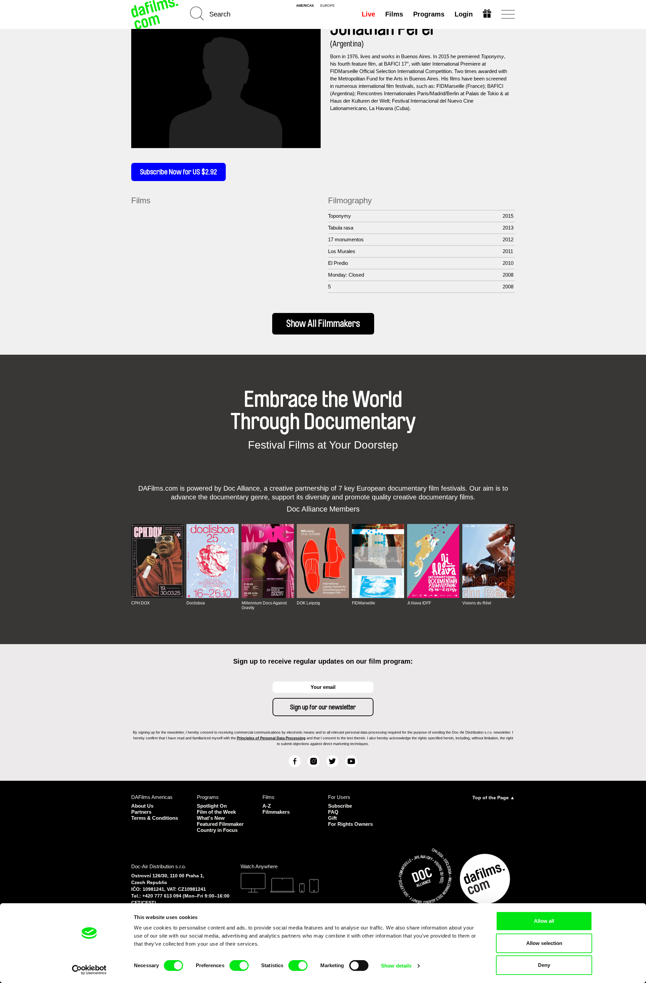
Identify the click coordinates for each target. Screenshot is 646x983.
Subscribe (340, 806)
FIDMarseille (363, 603)
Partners (141, 812)
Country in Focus (217, 830)
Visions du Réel (476, 603)
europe (327, 5)
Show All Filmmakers (323, 323)
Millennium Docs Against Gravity (264, 605)
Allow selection (544, 943)
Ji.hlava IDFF (419, 603)
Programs (428, 14)
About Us (142, 806)
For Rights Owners (350, 824)
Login (464, 14)
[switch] (239, 965)
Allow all (544, 921)
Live (368, 14)
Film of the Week (216, 812)
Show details (396, 966)
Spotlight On (212, 806)
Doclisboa (195, 603)
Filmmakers (276, 812)
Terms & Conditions (154, 818)
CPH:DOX (140, 603)
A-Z (266, 806)
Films (394, 14)
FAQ (333, 812)
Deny (544, 965)
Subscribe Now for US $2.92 (178, 172)
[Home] (155, 14)
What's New (211, 818)
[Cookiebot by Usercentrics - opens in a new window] (89, 970)
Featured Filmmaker (220, 824)
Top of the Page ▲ (493, 797)
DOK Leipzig (308, 603)
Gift (332, 818)
